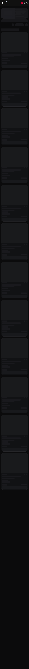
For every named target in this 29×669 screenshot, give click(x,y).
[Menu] (2, 3)
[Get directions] (25, 3)
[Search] (27, 3)
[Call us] (22, 3)
